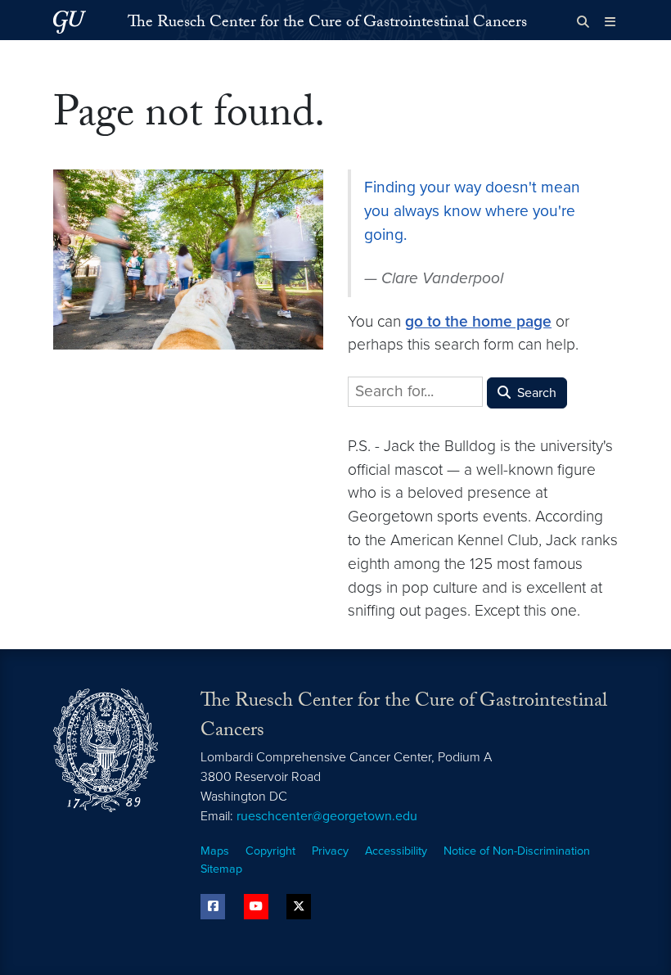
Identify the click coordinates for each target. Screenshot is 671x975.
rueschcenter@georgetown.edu (326, 816)
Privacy (330, 851)
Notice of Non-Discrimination (517, 851)
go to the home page (478, 321)
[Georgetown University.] (69, 22)
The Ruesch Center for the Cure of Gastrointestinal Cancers (327, 24)
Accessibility (396, 851)
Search (535, 393)
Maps (214, 851)
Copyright (270, 851)
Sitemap (221, 869)
